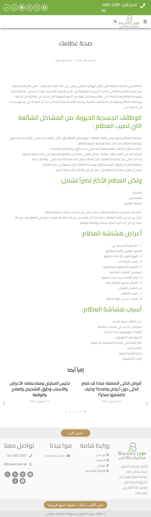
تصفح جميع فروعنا (55, 455)
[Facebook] (21, 7)
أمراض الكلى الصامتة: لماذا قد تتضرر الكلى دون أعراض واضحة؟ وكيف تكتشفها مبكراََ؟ (111, 388)
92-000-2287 (17, 455)
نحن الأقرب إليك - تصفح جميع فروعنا (75, 504)
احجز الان (75, 432)
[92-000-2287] (30, 455)
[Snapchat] (44, 7)
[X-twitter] (29, 7)
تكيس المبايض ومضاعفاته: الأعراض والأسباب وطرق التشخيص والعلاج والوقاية (40, 388)
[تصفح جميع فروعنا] (68, 455)
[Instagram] (37, 7)
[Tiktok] (6, 7)
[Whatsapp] (14, 7)
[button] (3, 403)
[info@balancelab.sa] (30, 464)
